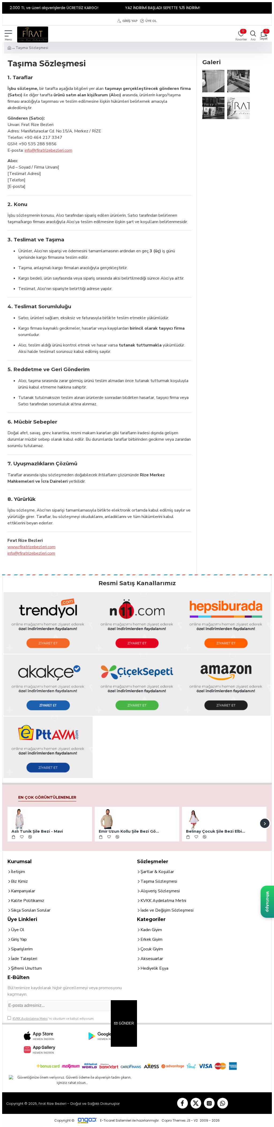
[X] (196, 1103)
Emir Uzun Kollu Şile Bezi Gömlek (129, 831)
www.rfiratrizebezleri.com (31, 547)
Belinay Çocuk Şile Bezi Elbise (216, 831)
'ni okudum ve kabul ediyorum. (53, 1018)
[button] (9, 823)
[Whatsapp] (222, 1103)
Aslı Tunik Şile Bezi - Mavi (37, 831)
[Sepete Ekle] (13, 837)
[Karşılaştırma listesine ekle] (30, 837)
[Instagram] (209, 1103)
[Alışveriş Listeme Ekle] (21, 837)
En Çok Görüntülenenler (47, 797)
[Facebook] (182, 1103)
